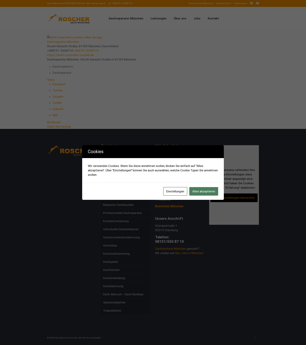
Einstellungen (175, 191)
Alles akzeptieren (203, 191)
